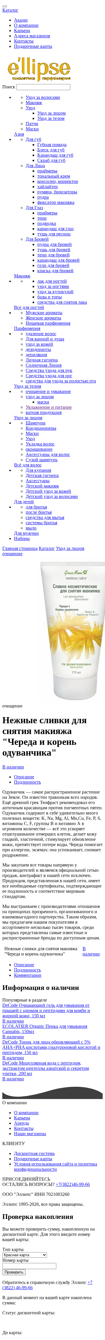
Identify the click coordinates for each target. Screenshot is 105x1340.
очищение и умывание (48, 391)
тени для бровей (53, 254)
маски (43, 401)
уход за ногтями (53, 286)
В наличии (13, 766)
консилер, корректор (57, 181)
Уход (30, 107)
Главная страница (20, 548)
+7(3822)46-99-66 (73, 1184)
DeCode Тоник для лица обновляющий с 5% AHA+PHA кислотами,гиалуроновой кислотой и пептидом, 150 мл (51, 1047)
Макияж (34, 102)
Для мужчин (26, 533)
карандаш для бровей (58, 260)
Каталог (10, 10)
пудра (43, 197)
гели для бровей (53, 265)
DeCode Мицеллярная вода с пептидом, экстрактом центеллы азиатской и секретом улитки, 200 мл (45, 1068)
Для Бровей (37, 239)
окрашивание (39, 449)
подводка (46, 223)
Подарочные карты (33, 46)
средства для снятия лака (62, 302)
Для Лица (35, 165)
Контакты (24, 41)
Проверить (14, 1272)
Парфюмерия (27, 328)
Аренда (21, 1123)
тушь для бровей (53, 249)
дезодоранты (38, 349)
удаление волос (41, 333)
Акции (21, 20)
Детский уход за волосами (52, 496)
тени (42, 218)
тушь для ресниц (54, 233)
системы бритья (41, 522)
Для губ (33, 139)
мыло (31, 527)
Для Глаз (34, 207)
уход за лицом (40, 396)
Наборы (22, 538)
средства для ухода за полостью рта (61, 380)
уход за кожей (39, 344)
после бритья (39, 512)
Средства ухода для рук (49, 370)
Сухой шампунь (41, 459)
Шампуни (36, 422)
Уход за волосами (43, 97)
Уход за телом (50, 118)
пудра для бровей (54, 244)
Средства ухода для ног (49, 375)
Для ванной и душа (45, 338)
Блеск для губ (50, 149)
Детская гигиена (42, 475)
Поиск (8, 86)
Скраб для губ (51, 160)
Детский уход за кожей (48, 491)
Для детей (24, 501)
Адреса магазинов (32, 35)
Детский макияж (42, 485)
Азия (19, 134)
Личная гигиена (42, 359)
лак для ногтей (52, 281)
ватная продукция (44, 412)
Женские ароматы (43, 317)
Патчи (32, 123)
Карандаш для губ (55, 155)
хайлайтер (47, 186)
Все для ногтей (29, 307)
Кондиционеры (41, 428)
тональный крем (53, 176)
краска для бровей (55, 270)
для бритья (36, 506)
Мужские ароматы (44, 312)
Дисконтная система (34, 1153)
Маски (32, 128)
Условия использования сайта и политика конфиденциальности (55, 1166)
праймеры (47, 170)
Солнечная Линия (44, 365)
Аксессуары (38, 480)
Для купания (38, 470)
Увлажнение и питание (49, 407)
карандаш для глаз (55, 228)
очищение (12, 553)
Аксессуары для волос (48, 454)
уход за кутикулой (55, 291)
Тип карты (13, 1249)
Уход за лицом (51, 113)
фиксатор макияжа (55, 202)
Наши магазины (30, 1133)
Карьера (22, 30)
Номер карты (15, 1260)
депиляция (36, 354)
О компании (26, 25)
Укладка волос (40, 443)
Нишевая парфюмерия (48, 323)
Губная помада (51, 144)
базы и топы (49, 296)
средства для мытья (45, 517)
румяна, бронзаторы (57, 191)
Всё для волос (28, 464)
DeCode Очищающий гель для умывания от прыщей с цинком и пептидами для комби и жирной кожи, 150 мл (46, 1010)
